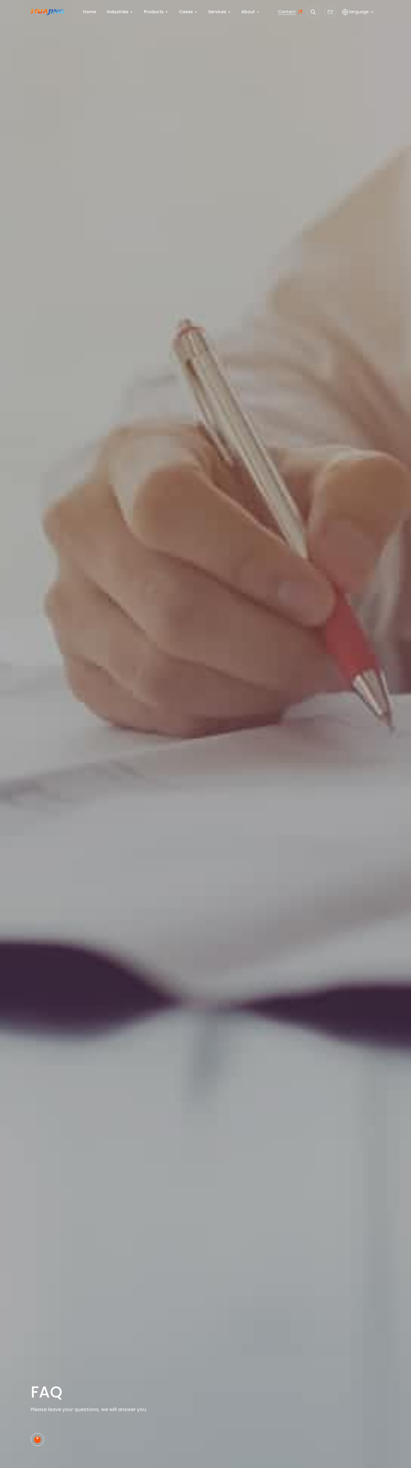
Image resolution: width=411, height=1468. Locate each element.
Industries (117, 12)
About (248, 12)
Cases (186, 12)
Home (89, 12)
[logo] (47, 12)
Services (217, 12)
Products (154, 12)
